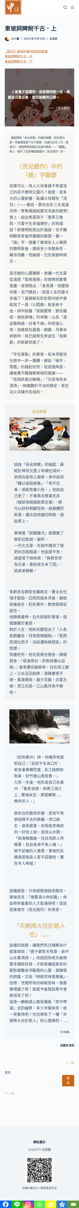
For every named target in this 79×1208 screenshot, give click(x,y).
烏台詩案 (39, 411)
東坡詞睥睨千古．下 (18, 61)
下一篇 (9, 1093)
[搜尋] (65, 7)
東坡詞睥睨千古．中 (18, 56)
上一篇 (69, 1063)
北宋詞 (53, 38)
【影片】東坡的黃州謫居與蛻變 (26, 51)
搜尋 (8, 1072)
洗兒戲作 (33, 166)
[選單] (72, 7)
